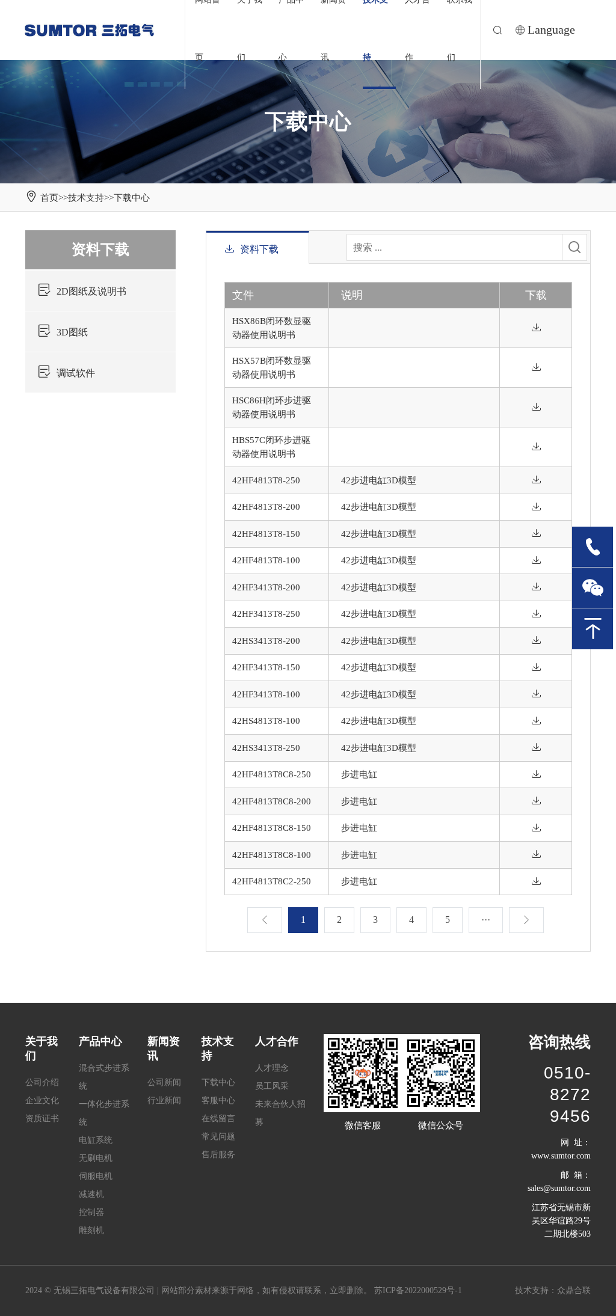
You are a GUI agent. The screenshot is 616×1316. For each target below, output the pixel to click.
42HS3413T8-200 (266, 641)
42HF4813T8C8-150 (271, 828)
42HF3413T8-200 (266, 587)
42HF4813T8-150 (266, 534)
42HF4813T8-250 (266, 480)
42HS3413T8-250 (266, 748)
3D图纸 (72, 332)
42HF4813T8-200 (266, 507)
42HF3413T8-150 (266, 667)
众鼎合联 (574, 1290)
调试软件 (76, 373)
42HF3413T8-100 (266, 694)
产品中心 (100, 1041)
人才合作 (276, 1041)
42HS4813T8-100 (266, 721)
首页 (49, 198)
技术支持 (86, 198)
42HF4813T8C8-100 (271, 855)
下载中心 (132, 198)
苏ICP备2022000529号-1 (418, 1290)
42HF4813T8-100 (266, 560)
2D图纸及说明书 (91, 291)
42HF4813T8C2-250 (271, 881)
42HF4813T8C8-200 (271, 801)
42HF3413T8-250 (266, 614)
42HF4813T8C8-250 (271, 774)
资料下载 (100, 249)
